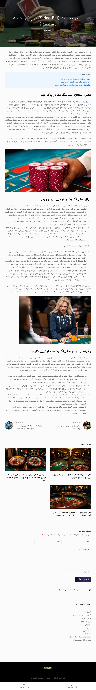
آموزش (88, 612)
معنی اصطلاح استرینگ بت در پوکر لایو (75, 79)
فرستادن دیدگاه (83, 579)
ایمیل (57, 541)
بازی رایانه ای (86, 621)
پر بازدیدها (87, 627)
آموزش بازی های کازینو (82, 615)
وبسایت (86, 571)
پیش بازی (87, 631)
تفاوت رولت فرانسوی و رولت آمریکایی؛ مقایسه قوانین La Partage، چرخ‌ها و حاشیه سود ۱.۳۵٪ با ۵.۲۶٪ (26, 478)
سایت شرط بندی (84, 634)
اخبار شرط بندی (85, 618)
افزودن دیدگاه (83, 549)
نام (87, 541)
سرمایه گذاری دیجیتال (82, 640)
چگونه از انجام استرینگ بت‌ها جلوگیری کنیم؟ (72, 85)
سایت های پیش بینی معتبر (80, 637)
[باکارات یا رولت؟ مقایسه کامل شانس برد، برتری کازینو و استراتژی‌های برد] (70, 459)
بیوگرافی (87, 624)
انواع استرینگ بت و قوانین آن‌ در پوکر (75, 82)
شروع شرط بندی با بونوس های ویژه (71, 590)
